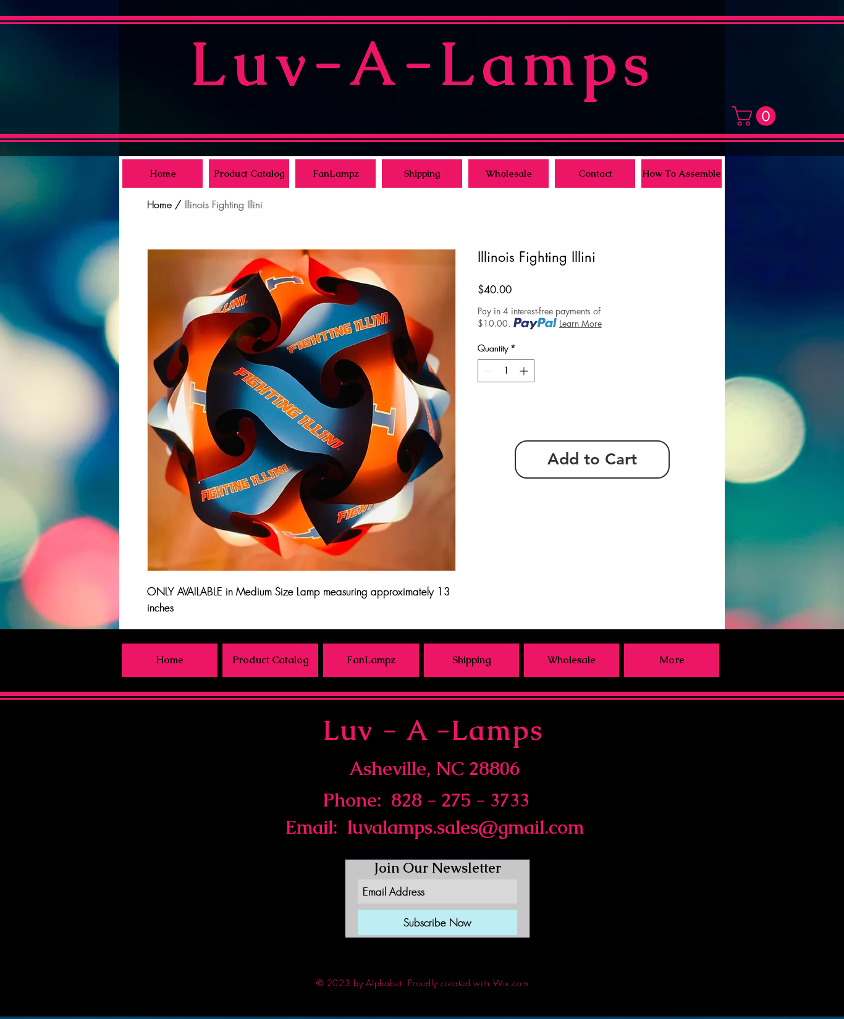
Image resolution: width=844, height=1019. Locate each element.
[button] (756, 116)
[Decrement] (487, 371)
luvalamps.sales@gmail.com (465, 827)
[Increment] (525, 371)
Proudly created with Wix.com (468, 983)
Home (159, 204)
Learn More (580, 323)
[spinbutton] (506, 371)
